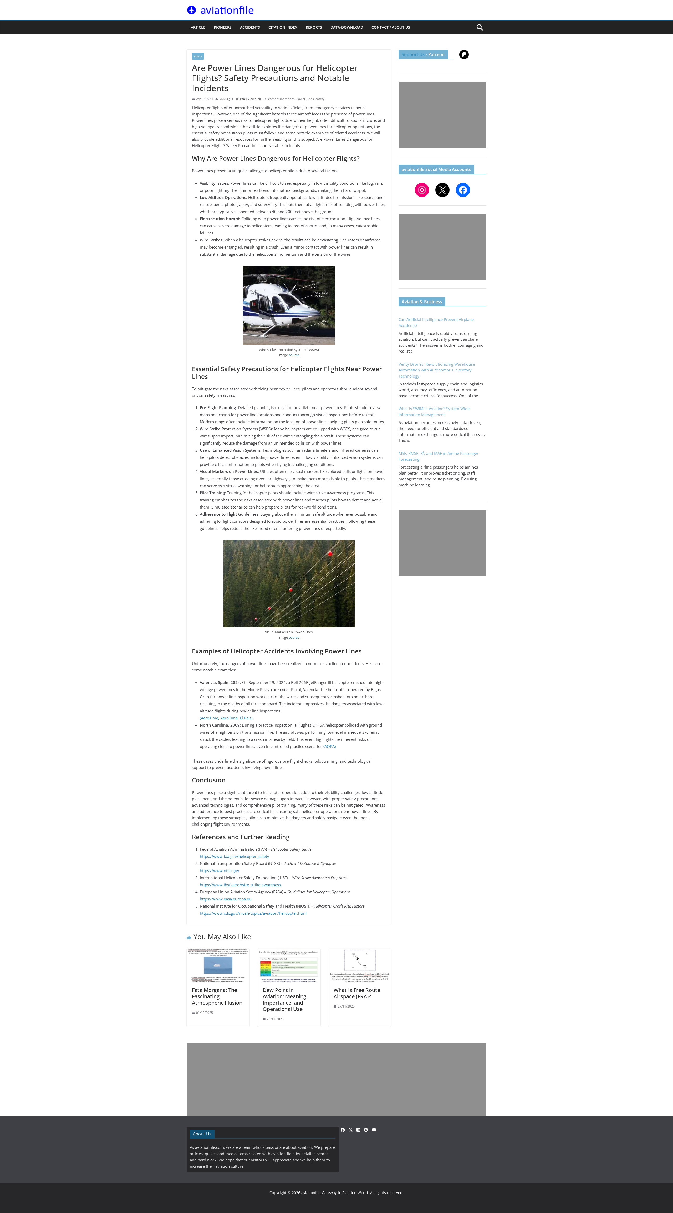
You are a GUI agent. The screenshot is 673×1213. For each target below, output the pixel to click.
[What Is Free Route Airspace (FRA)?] (359, 952)
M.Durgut (226, 99)
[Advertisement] (442, 115)
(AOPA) (329, 746)
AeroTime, (229, 718)
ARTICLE (198, 27)
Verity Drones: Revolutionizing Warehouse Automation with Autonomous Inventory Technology (437, 370)
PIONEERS (223, 27)
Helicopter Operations (278, 99)
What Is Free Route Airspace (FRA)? (357, 993)
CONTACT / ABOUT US (390, 27)
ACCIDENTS (250, 27)
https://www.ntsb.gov (219, 870)
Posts (198, 56)
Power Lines (305, 99)
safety (319, 99)
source (294, 355)
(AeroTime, (209, 718)
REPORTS (314, 27)
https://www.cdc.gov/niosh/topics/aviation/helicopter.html (253, 913)
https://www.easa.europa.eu (225, 899)
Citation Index (282, 27)
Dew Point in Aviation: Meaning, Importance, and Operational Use (285, 999)
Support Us (413, 54)
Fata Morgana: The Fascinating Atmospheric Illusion (217, 996)
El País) (246, 718)
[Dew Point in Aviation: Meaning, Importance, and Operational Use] (288, 952)
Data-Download (346, 27)
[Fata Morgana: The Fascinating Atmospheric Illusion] (218, 952)
